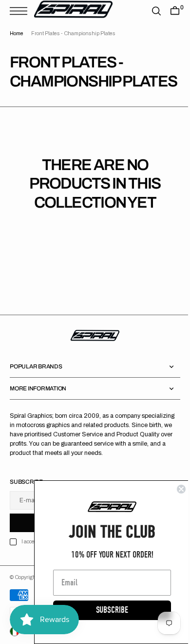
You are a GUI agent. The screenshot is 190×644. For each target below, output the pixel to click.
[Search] (149, 11)
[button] (21, 11)
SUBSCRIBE (105, 610)
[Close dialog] (174, 489)
